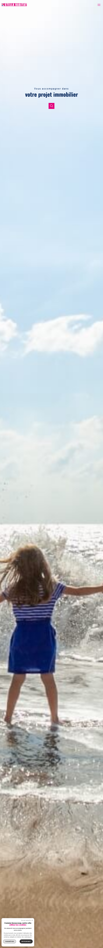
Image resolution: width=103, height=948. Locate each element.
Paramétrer (9, 941)
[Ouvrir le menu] (100, 5)
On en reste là (26, 920)
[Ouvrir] (52, 106)
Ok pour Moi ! (26, 941)
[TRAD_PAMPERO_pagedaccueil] (14, 5)
